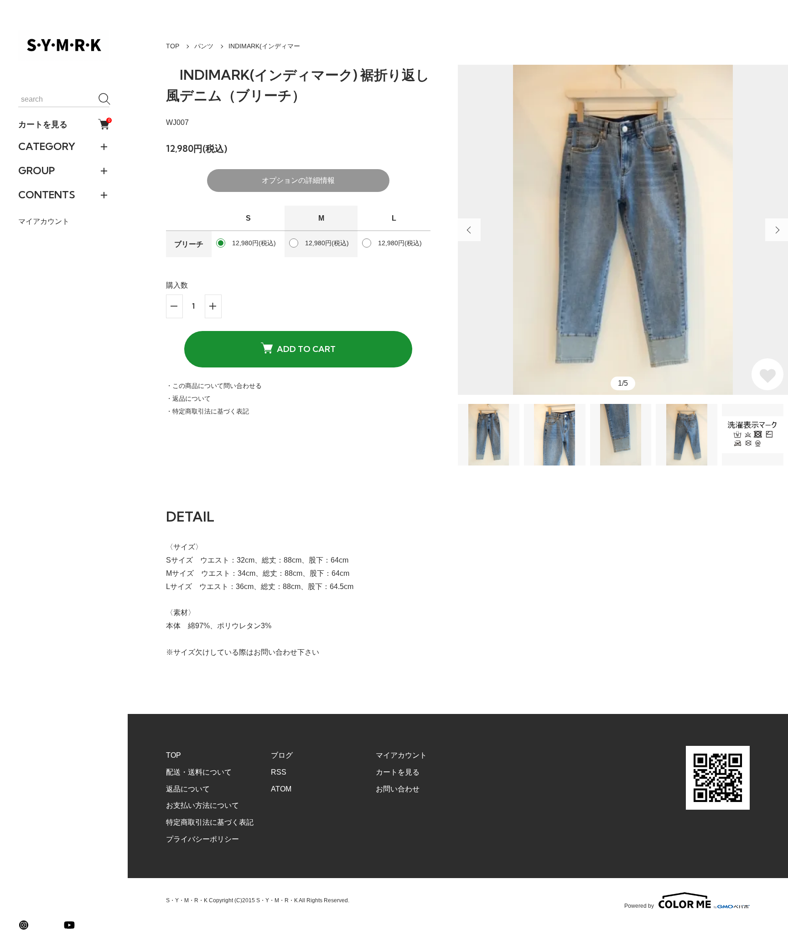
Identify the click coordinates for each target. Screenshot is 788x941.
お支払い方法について (202, 805)
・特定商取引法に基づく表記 (207, 411)
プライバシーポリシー (202, 839)
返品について (188, 789)
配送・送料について (199, 772)
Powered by (639, 906)
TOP (172, 46)
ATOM (281, 789)
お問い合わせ (398, 789)
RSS (278, 772)
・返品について (188, 398)
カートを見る (63, 124)
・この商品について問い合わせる (214, 385)
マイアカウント (43, 221)
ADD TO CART (306, 349)
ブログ (282, 755)
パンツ (203, 46)
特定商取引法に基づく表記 (210, 822)
